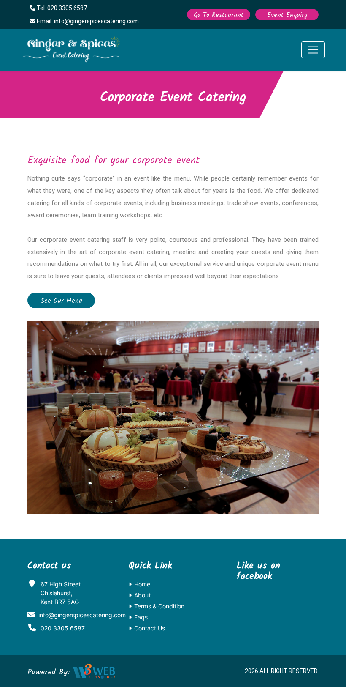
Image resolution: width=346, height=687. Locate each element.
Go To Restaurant (218, 15)
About (142, 595)
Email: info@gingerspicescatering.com (87, 21)
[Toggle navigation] (313, 49)
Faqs (141, 617)
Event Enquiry (287, 15)
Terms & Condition (159, 606)
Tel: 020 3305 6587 (61, 8)
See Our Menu (61, 301)
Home (142, 584)
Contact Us (149, 628)
